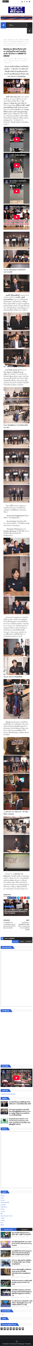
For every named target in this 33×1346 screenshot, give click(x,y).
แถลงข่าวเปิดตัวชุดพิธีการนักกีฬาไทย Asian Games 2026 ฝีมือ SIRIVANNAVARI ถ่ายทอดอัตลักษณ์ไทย (21, 1272)
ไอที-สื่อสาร (4, 1207)
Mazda (5, 41)
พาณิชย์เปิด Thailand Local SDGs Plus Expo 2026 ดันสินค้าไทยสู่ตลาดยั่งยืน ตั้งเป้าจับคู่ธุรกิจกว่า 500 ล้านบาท (22, 1292)
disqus (22, 941)
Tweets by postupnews (8, 1094)
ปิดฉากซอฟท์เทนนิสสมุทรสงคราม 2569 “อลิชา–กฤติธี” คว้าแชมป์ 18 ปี (21, 1234)
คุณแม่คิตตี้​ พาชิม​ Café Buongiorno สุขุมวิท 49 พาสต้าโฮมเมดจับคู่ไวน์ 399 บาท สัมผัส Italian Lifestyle (22, 1253)
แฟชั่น (2, 1218)
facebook (28, 941)
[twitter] (27, 1)
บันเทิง (2, 1209)
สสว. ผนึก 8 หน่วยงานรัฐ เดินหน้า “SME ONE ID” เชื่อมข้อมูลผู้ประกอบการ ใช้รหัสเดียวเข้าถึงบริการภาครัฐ (22, 1303)
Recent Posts (8, 1229)
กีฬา (12, 39)
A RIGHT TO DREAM (24, 39)
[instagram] (30, 1)
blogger (15, 941)
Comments (24, 1229)
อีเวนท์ (2, 1200)
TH (8, 41)
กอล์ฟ (9, 39)
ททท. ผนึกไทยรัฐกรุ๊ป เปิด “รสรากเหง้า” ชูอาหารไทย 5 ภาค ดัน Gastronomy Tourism (22, 1243)
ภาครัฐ (2, 1220)
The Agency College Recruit (17, 41)
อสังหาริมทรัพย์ (5, 1202)
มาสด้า (16, 39)
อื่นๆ (2, 1223)
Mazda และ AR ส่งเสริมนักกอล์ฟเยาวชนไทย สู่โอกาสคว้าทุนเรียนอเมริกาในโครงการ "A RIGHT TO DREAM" (16, 911)
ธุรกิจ (2, 1198)
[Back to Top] (17, 1341)
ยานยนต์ (3, 1205)
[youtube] (22, 1)
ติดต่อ (2, 1225)
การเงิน (3, 1211)
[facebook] (25, 1)
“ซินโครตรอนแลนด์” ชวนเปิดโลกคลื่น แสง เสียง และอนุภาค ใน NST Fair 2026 (22, 1282)
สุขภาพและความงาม (6, 1216)
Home (5, 39)
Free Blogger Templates (24, 1344)
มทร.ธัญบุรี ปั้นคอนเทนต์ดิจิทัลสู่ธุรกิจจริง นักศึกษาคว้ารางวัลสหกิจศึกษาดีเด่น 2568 (20, 1103)
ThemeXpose (12, 1344)
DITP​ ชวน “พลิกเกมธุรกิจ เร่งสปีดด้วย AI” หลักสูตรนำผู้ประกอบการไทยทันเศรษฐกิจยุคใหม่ (21, 1262)
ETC (3, 1314)
